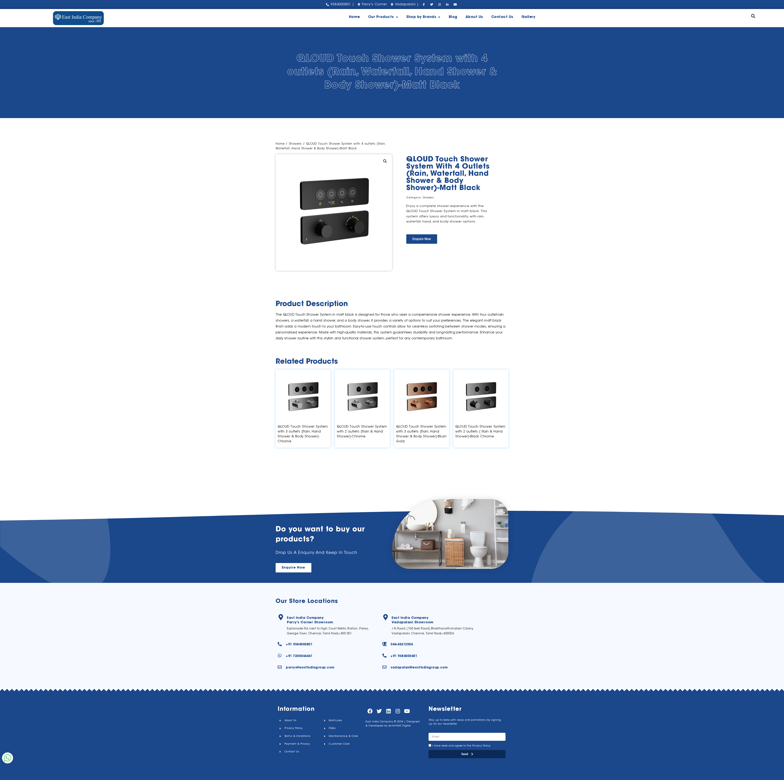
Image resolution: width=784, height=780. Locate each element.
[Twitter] (379, 711)
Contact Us (502, 17)
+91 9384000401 (404, 656)
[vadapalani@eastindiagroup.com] (384, 667)
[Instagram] (397, 711)
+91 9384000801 (299, 644)
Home (354, 17)
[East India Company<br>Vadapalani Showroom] (385, 617)
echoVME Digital (400, 725)
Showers (295, 144)
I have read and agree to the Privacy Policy (461, 745)
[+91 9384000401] (384, 656)
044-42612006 (402, 644)
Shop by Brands (421, 17)
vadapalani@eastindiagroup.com (419, 667)
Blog (453, 17)
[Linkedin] (388, 711)
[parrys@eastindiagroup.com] (280, 667)
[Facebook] (370, 711)
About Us (474, 17)
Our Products (381, 17)
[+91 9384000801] (280, 644)
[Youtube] (406, 711)
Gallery (528, 17)
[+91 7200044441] (280, 656)
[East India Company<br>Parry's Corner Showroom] (281, 617)
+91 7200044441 (299, 656)
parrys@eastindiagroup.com (310, 667)
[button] (753, 16)
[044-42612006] (384, 644)
